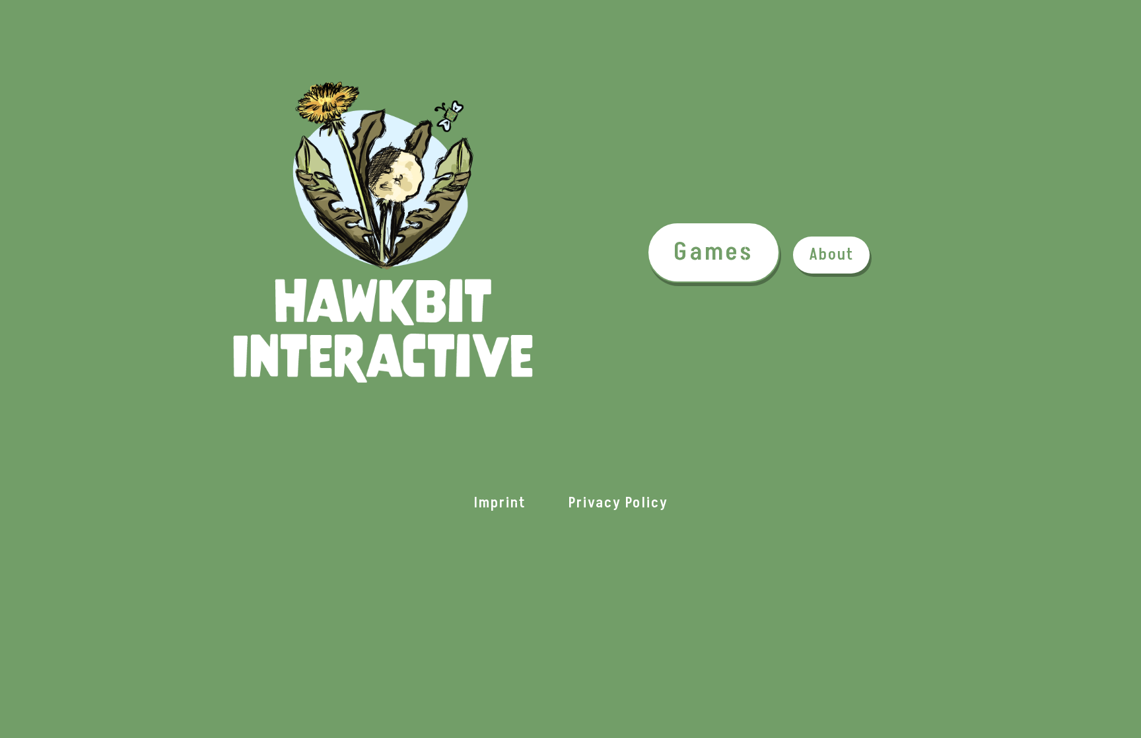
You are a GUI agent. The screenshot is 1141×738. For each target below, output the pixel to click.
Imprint (499, 503)
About (831, 255)
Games (713, 252)
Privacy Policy (618, 503)
